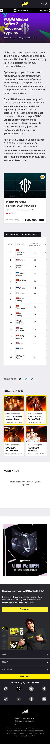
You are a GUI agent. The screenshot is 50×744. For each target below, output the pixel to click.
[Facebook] (32, 379)
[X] (20, 379)
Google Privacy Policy (29, 736)
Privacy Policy (11, 733)
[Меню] (3, 4)
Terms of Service (23, 733)
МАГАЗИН (25, 676)
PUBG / (7, 38)
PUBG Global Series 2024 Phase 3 (21, 204)
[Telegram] (26, 379)
